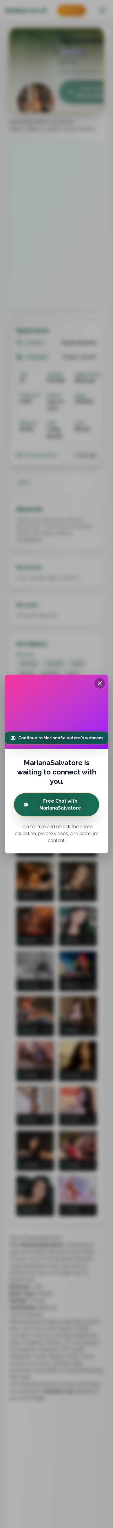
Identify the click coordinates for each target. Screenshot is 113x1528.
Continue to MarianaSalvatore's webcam (60, 738)
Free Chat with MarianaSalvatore (60, 804)
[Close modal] (99, 683)
